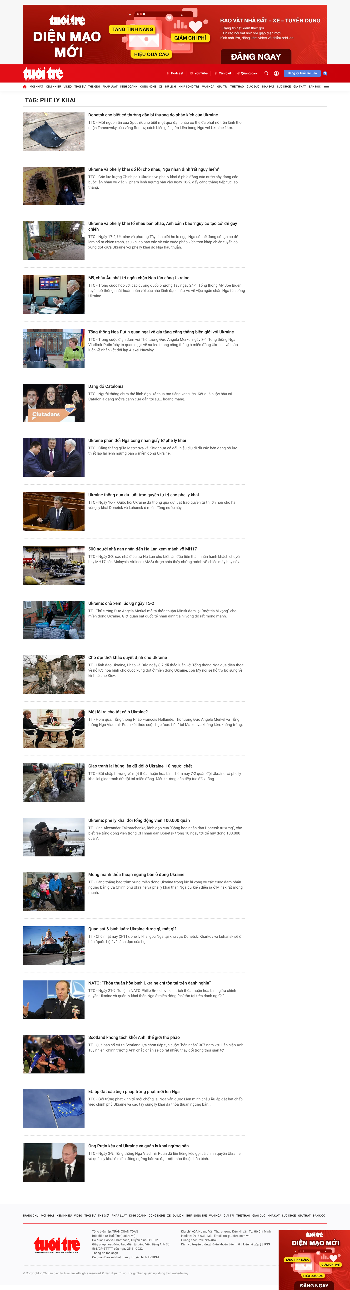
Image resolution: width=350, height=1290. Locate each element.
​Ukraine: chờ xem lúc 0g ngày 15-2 (121, 603)
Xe (160, 86)
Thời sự (79, 86)
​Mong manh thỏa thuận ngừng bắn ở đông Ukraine (136, 874)
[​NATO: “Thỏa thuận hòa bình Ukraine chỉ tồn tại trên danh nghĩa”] (54, 999)
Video (68, 86)
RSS (267, 1244)
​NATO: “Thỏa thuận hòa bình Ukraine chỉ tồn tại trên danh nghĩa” (149, 983)
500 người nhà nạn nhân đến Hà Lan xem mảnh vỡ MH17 (142, 549)
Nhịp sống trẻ (189, 86)
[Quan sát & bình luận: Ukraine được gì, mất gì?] (54, 945)
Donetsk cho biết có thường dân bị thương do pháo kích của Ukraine (153, 115)
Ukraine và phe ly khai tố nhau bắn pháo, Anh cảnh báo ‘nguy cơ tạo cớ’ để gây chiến (162, 226)
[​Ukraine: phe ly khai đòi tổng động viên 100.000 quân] (54, 837)
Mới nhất (36, 86)
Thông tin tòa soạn (105, 1253)
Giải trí (222, 86)
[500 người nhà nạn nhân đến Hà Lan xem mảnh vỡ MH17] (54, 565)
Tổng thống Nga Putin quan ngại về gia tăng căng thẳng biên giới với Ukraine (161, 332)
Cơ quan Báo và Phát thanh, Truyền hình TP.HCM (125, 1257)
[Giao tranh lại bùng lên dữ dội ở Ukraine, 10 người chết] (54, 782)
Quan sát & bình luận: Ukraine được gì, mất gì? (132, 929)
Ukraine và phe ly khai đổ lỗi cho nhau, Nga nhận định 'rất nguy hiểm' (153, 169)
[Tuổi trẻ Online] (57, 1244)
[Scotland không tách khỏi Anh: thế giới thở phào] (54, 1054)
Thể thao (237, 86)
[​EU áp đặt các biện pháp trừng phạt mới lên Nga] (54, 1108)
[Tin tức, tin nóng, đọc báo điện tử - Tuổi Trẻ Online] (43, 73)
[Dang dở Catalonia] (54, 403)
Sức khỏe (284, 86)
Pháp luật (110, 86)
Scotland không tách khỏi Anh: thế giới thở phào (134, 1037)
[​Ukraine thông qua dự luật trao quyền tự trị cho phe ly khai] (54, 511)
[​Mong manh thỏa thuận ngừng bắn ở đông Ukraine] (54, 891)
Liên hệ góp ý (252, 1244)
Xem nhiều (53, 86)
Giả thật (299, 86)
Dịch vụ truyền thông (195, 1244)
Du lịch (170, 86)
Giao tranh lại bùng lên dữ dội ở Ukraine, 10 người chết (140, 766)
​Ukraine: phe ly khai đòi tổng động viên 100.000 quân (139, 820)
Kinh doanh (128, 86)
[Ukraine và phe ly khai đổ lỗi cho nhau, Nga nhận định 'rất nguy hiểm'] (54, 186)
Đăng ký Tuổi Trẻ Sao (302, 73)
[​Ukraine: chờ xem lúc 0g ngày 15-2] (54, 620)
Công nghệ (148, 86)
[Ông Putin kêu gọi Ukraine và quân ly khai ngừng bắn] (54, 1162)
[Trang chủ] (25, 87)
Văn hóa (208, 86)
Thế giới (94, 86)
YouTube (201, 73)
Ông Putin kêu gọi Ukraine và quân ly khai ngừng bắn (138, 1146)
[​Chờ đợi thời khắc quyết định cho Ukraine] (54, 674)
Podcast (177, 73)
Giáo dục (253, 86)
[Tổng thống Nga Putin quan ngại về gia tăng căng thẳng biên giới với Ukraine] (54, 348)
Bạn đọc (315, 86)
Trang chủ (31, 1215)
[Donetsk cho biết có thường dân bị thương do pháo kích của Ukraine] (54, 131)
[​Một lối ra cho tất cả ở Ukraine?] (54, 728)
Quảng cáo (249, 73)
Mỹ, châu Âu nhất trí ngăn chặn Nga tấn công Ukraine (138, 277)
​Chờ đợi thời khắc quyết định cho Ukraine (127, 657)
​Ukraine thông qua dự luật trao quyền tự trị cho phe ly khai (143, 494)
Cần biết (225, 73)
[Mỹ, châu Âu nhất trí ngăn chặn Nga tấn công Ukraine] (54, 294)
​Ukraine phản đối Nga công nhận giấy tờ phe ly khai (137, 440)
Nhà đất (268, 86)
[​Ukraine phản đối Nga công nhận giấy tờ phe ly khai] (54, 457)
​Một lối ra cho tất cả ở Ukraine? (118, 712)
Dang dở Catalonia (106, 386)
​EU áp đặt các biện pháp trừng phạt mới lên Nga (134, 1091)
